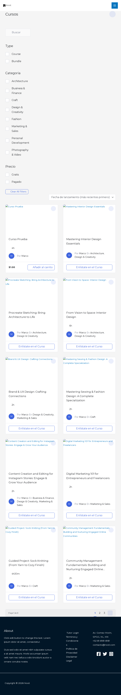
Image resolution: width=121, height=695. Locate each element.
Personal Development (20, 140)
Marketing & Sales (19, 129)
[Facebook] (98, 654)
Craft (15, 100)
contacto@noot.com (104, 645)
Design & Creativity (17, 110)
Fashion (16, 119)
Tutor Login (73, 632)
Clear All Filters (18, 191)
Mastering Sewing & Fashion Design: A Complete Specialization (85, 396)
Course (16, 54)
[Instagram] (111, 654)
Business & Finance (18, 91)
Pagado (16, 181)
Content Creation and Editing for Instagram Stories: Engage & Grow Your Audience (31, 478)
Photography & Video (20, 152)
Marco (24, 256)
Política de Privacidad (71, 650)
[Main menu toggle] (115, 5)
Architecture (20, 81)
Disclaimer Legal (71, 658)
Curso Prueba (18, 239)
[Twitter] (105, 654)
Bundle (16, 61)
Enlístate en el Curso (89, 267)
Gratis (15, 174)
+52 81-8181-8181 (101, 640)
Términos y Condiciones (72, 641)
